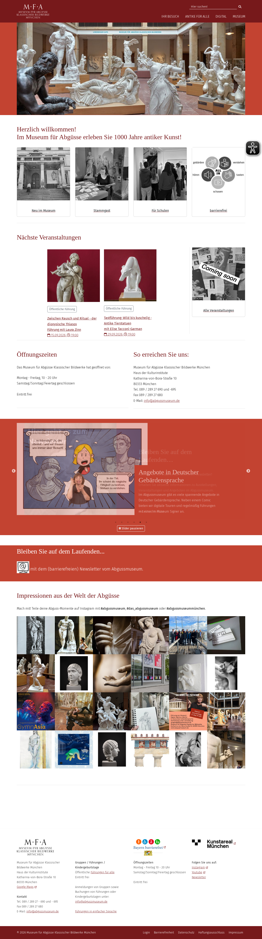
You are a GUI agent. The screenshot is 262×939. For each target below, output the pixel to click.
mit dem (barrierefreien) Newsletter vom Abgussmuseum (86, 569)
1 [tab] (116, 522)
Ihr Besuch (170, 16)
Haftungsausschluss (211, 932)
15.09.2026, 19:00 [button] (72, 322)
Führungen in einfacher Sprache (96, 911)
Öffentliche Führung (62, 309)
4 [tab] (134, 522)
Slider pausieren (132, 528)
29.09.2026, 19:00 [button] (128, 321)
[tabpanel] (131, 471)
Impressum (236, 932)
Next (248, 471)
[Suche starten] (240, 6)
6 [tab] (146, 522)
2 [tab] (122, 522)
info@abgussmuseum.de (162, 401)
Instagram (198, 867)
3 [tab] (128, 522)
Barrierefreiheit (164, 932)
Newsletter (199, 877)
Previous (14, 471)
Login (146, 932)
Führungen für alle (102, 872)
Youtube (197, 872)
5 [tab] (140, 522)
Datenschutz (186, 932)
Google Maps (25, 887)
